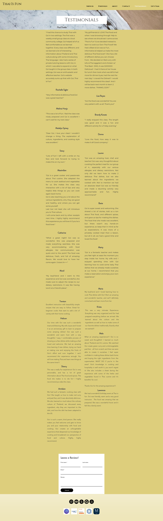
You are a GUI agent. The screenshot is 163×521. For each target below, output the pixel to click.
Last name (85, 462)
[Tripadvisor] (71, 502)
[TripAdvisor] (76, 502)
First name (64, 462)
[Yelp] (81, 502)
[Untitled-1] (86, 502)
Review (63, 477)
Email (62, 469)
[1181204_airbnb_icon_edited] (92, 502)
